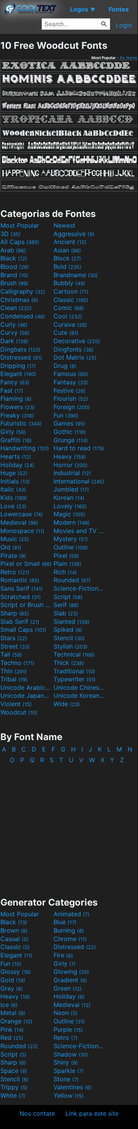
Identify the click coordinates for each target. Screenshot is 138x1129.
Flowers (17, 407)
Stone (66, 1079)
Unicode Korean (79, 695)
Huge (14, 473)
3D (10, 234)
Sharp (14, 613)
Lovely (70, 506)
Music (14, 539)
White (12, 1095)
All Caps (19, 242)
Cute (66, 332)
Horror (71, 465)
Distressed (21, 357)
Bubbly (69, 283)
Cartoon (71, 291)
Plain (67, 563)
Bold (67, 266)
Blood (14, 266)
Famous (71, 373)
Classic (71, 300)
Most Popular (19, 225)
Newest (64, 225)
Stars (13, 638)
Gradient (70, 980)
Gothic (70, 431)
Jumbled (71, 489)
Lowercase (21, 514)
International (79, 481)
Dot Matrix (75, 357)
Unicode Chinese (79, 687)
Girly (13, 431)
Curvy (14, 332)
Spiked (68, 629)
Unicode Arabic (26, 687)
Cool (68, 316)
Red (11, 1037)
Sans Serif (21, 588)
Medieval (19, 522)
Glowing (71, 971)
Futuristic (21, 423)
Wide (67, 704)
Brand (14, 275)
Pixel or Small (26, 563)
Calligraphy (22, 291)
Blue (65, 922)
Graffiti (16, 440)
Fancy (14, 382)
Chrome (70, 939)
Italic (13, 489)
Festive (70, 390)
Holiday (17, 465)
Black (13, 258)
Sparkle (69, 1070)
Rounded (72, 580)
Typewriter (75, 679)
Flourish (71, 398)
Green (68, 988)
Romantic (19, 580)
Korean (69, 497)
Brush (14, 283)
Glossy (15, 971)
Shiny (66, 1062)
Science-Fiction (79, 588)
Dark (14, 341)
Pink (12, 1029)
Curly (14, 324)
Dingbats (20, 349)
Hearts (15, 456)
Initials (15, 481)
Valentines (73, 1087)
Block (67, 258)
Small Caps (23, 629)
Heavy (70, 456)
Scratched (20, 597)
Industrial (72, 473)
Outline (71, 547)
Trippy (14, 1087)
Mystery (71, 539)
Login (124, 25)
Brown (14, 930)
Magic (69, 514)
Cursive (70, 324)
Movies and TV (79, 531)
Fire (63, 955)
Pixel (66, 555)
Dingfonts (74, 349)
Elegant (18, 373)
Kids (13, 497)
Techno (17, 662)
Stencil (69, 638)
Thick (69, 662)
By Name (128, 57)
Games (69, 423)
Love (13, 506)
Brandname (76, 275)
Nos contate (37, 1113)
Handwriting (24, 448)
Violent (16, 704)
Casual (14, 939)
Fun (66, 415)
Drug (65, 365)
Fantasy (71, 382)
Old (10, 547)
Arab (13, 250)
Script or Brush (26, 605)
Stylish (71, 646)
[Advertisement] (69, 826)
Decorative (77, 341)
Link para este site (92, 1113)
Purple (68, 1029)
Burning (69, 930)
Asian (67, 250)
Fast (11, 390)
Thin (13, 671)
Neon (66, 1013)
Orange (16, 1021)
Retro (14, 572)
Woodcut (18, 712)
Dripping (18, 365)
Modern (72, 522)
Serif (66, 605)
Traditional (74, 671)
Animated (71, 914)
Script (68, 597)
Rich (65, 572)
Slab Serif (19, 621)
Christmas (19, 300)
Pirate (13, 555)
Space (13, 1070)
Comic (69, 308)
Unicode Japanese (26, 695)
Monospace (22, 531)
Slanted (71, 621)
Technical (74, 654)
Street (15, 646)
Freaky (17, 415)
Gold (12, 980)
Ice (9, 1005)
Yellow (69, 1095)
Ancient (70, 242)
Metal (12, 1013)
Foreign (72, 407)
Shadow (71, 1054)
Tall (11, 654)
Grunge (71, 440)
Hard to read (79, 448)
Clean (16, 308)
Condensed (22, 316)
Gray (11, 988)
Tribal (14, 679)
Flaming (16, 398)
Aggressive (74, 234)
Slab (66, 613)
